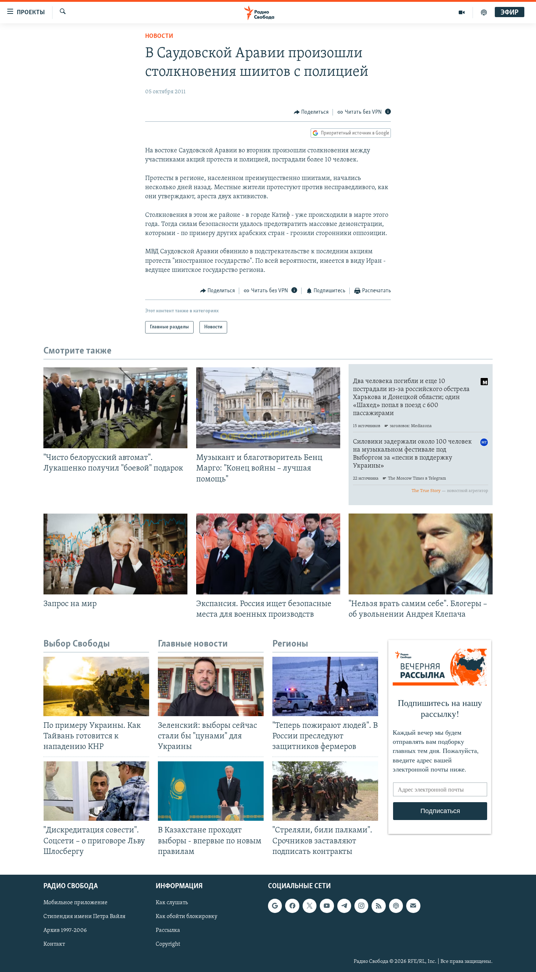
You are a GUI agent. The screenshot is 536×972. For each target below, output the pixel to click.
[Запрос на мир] (115, 554)
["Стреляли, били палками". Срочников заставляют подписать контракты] (325, 791)
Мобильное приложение (75, 903)
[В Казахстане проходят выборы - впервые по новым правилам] (211, 791)
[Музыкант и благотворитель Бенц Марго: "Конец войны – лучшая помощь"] (268, 407)
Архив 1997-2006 (65, 930)
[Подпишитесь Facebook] (292, 906)
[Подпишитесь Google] (275, 906)
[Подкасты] (396, 906)
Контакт (54, 944)
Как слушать (172, 903)
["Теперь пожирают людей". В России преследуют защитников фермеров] (325, 686)
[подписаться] (413, 906)
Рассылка (168, 930)
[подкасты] (484, 12)
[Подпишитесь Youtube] (327, 906)
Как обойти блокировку (186, 917)
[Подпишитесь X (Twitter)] (309, 906)
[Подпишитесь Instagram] (361, 906)
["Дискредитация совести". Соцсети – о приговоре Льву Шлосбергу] (96, 791)
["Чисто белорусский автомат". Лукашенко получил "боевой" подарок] (115, 407)
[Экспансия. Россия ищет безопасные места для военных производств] (268, 554)
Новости (159, 36)
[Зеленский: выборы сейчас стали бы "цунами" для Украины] (211, 686)
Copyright (168, 944)
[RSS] (378, 906)
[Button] (311, 112)
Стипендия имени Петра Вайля (84, 917)
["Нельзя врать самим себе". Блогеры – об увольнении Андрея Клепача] (421, 554)
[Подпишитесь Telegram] (344, 906)
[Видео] (462, 12)
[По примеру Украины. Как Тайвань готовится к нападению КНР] (96, 686)
